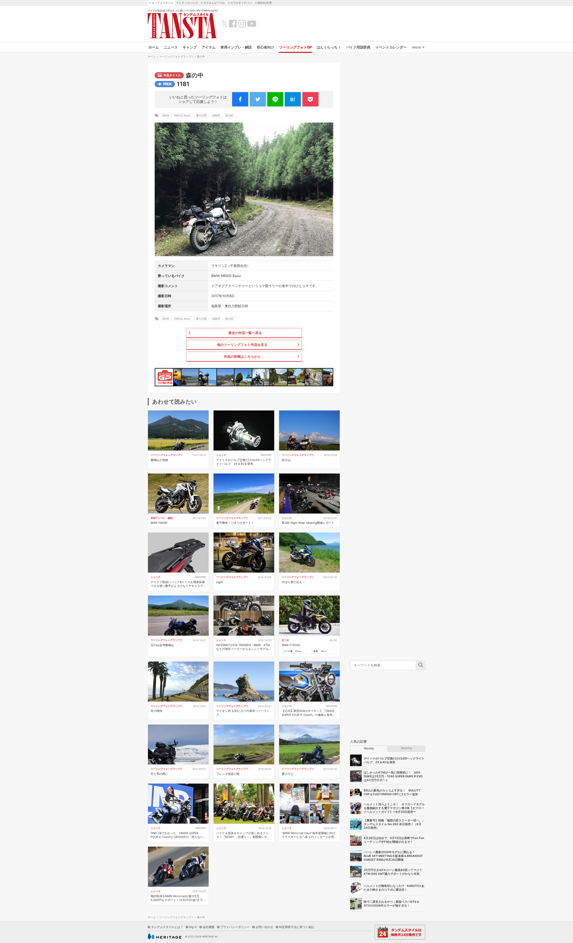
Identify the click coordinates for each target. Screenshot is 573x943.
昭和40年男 (264, 2)
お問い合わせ (264, 927)
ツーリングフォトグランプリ (176, 56)
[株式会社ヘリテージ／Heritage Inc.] (164, 936)
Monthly (406, 748)
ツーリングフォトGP (295, 47)
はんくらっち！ (329, 47)
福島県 (216, 115)
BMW (165, 115)
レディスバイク (188, 2)
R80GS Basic (182, 115)
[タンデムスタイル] (182, 25)
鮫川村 (229, 115)
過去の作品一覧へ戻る (245, 333)
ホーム (153, 47)
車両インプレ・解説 (236, 47)
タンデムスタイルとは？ (167, 927)
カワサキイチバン (241, 2)
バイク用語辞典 (358, 47)
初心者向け (265, 47)
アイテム (209, 47)
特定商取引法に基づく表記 (296, 927)
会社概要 (208, 927)
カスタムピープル (214, 2)
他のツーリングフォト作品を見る (242, 345)
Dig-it (193, 927)
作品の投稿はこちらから (242, 356)
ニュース (171, 47)
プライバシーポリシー (235, 927)
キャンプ (190, 47)
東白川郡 (201, 115)
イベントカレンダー (391, 47)
